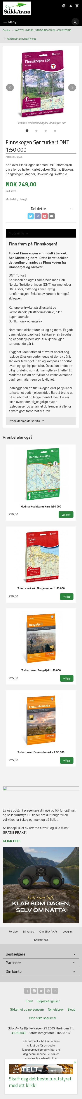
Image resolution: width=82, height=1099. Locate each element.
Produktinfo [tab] (16, 233)
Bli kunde (28, 931)
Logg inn (68, 931)
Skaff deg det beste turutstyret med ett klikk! (40, 1081)
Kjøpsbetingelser (48, 1001)
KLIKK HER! (12, 841)
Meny (11, 22)
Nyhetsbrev (56, 1009)
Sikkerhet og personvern (27, 1009)
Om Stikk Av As (48, 931)
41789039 (19, 1033)
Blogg (71, 1009)
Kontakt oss (41, 940)
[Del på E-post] (52, 216)
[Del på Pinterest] (45, 216)
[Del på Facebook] (38, 216)
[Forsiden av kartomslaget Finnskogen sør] (41, 84)
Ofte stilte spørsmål (42, 1018)
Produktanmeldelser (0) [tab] (24, 420)
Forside (6, 30)
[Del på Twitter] (31, 216)
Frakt (29, 1001)
